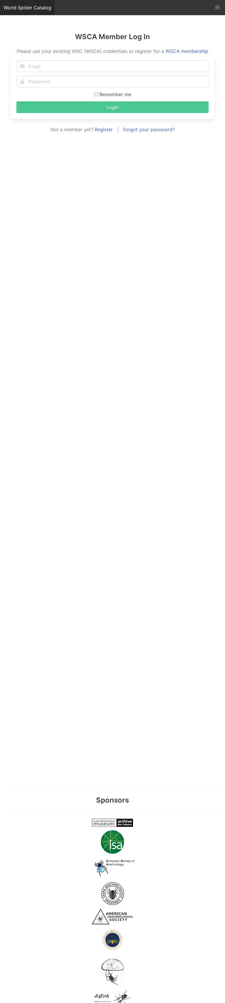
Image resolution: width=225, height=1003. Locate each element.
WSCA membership (187, 51)
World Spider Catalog (27, 8)
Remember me (114, 94)
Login (112, 107)
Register (104, 129)
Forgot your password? (149, 129)
